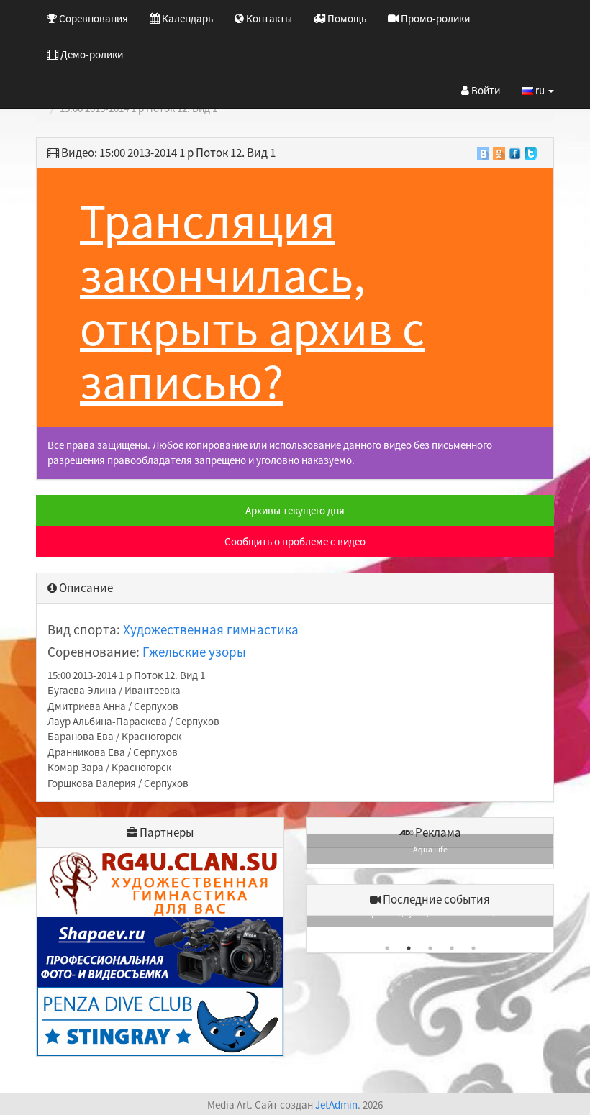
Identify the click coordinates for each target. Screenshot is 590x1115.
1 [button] (387, 948)
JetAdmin (336, 1104)
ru (540, 90)
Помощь (345, 18)
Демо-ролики (90, 54)
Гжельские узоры (194, 651)
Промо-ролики (434, 18)
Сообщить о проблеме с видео (295, 541)
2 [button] (408, 948)
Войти (484, 90)
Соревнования (92, 18)
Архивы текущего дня (295, 510)
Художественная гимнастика (211, 629)
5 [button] (473, 948)
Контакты (268, 18)
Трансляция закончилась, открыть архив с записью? (252, 301)
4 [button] (452, 948)
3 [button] (430, 948)
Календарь (186, 18)
